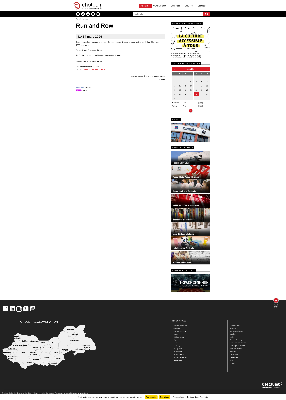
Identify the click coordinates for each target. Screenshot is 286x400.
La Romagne (177, 346)
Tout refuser (164, 397)
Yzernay (232, 363)
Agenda (85, 19)
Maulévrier (233, 328)
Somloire (233, 351)
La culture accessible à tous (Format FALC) (186, 57)
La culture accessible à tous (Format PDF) (186, 53)
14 (196, 86)
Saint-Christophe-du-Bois (238, 343)
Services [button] (189, 6)
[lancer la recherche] (206, 14)
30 (207, 94)
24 (174, 94)
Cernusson (176, 328)
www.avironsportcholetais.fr (95, 69)
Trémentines (234, 357)
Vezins (232, 360)
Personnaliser (178, 397)
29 (201, 94)
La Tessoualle (177, 352)
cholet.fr (92, 5)
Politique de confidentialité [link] (197, 397)
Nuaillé (232, 337)
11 (180, 86)
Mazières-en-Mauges (236, 331)
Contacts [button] (202, 6)
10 (174, 86)
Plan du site (59, 393)
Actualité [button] (145, 6)
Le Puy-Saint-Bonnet (180, 357)
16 (207, 86)
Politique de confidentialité (22, 393)
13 (191, 86)
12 (185, 86)
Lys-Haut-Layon (235, 325)
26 (185, 94)
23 (207, 90)
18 (180, 90)
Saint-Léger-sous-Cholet (237, 346)
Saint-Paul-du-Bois (236, 348)
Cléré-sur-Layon (178, 337)
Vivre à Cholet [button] (159, 6)
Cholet (85, 90)
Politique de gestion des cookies (43, 393)
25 (180, 94)
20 (191, 90)
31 (174, 98)
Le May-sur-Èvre (178, 354)
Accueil (78, 19)
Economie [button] (175, 6)
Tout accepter (151, 397)
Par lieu (174, 106)
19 (185, 90)
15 (201, 86)
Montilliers (233, 334)
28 (196, 94)
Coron (175, 340)
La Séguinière (177, 349)
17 (174, 90)
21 (196, 90)
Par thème (175, 103)
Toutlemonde (234, 354)
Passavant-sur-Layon (237, 340)
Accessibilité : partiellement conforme (76, 393)
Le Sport (88, 87)
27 (191, 94)
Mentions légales (7, 393)
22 (201, 90)
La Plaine (176, 343)
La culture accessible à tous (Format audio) (186, 55)
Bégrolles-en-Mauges (180, 325)
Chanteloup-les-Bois (179, 331)
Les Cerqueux (177, 360)
